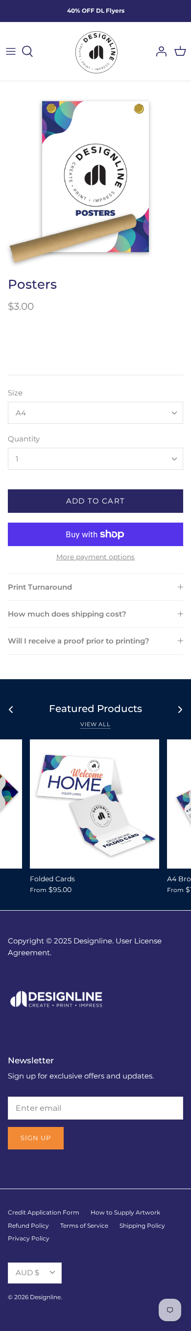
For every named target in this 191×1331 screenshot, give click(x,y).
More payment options (95, 557)
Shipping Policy (142, 1225)
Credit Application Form (43, 1212)
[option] (95, 176)
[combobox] (95, 413)
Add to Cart (95, 500)
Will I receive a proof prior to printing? (78, 640)
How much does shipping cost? (67, 614)
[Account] (158, 51)
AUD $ (27, 1272)
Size (15, 392)
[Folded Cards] (94, 804)
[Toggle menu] (11, 51)
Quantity (24, 438)
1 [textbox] (17, 458)
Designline (45, 1297)
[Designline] (95, 51)
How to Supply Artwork (125, 1212)
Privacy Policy (28, 1238)
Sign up (36, 1138)
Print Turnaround (40, 587)
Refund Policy (28, 1225)
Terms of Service (84, 1225)
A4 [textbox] (21, 412)
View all (95, 724)
